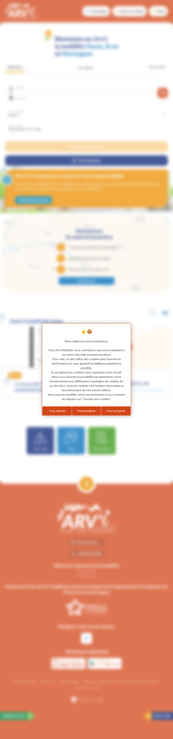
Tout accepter (115, 411)
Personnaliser (86, 411)
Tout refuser (57, 411)
